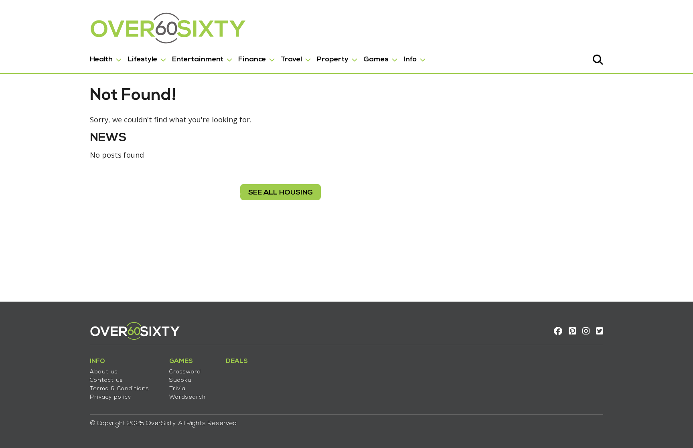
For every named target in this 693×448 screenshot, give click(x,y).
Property (333, 59)
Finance (252, 59)
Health (101, 59)
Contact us (106, 380)
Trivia (177, 389)
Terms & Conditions (119, 389)
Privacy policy (110, 397)
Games (376, 59)
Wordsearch (187, 397)
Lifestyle (142, 59)
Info (410, 59)
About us (104, 372)
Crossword (185, 372)
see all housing (280, 193)
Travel (291, 59)
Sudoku (180, 380)
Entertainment (197, 59)
